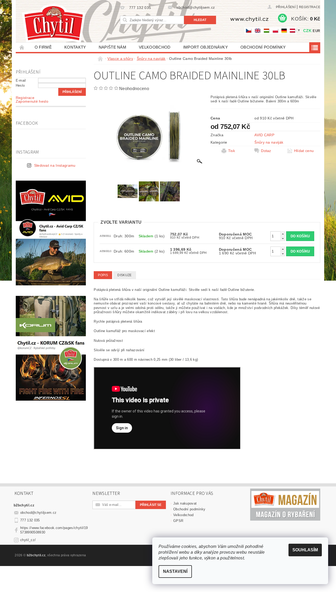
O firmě (43, 47)
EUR (316, 31)
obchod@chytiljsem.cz (38, 513)
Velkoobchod (155, 47)
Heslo (20, 85)
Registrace (309, 7)
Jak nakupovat (185, 503)
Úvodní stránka (22, 47)
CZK (307, 30)
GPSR (178, 521)
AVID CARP (264, 135)
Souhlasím (305, 550)
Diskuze (124, 275)
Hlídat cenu (304, 151)
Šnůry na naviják (268, 142)
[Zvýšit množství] (282, 233)
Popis (103, 275)
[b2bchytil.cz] (53, 24)
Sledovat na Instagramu (55, 165)
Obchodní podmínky (263, 47)
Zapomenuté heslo (32, 101)
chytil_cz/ (28, 540)
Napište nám (113, 47)
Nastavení (175, 571)
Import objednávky (205, 47)
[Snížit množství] (282, 238)
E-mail (21, 80)
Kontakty (75, 47)
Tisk (231, 151)
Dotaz (266, 151)
